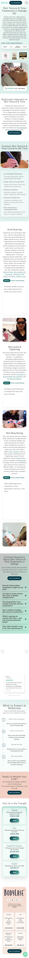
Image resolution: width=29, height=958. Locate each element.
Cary (11, 46)
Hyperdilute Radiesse (14, 379)
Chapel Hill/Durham (17, 47)
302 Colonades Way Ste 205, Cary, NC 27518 (14, 831)
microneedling (13, 130)
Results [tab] (22, 280)
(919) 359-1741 (14, 868)
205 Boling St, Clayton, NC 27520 (14, 866)
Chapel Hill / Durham (14, 846)
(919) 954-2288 (14, 816)
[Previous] (2, 650)
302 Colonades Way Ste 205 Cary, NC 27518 (20, 920)
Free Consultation (16, 2)
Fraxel (16, 456)
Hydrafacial (17, 274)
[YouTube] (12, 900)
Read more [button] (8, 690)
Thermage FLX (21, 374)
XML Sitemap (14, 905)
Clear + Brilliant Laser (18, 276)
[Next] (26, 650)
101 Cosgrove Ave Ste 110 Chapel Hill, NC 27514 (9, 939)
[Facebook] (8, 900)
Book (14, 820)
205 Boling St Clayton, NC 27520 (20, 938)
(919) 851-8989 (14, 834)
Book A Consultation (14, 132)
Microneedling (18, 272)
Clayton (25, 46)
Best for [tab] (6, 280)
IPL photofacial (22, 127)
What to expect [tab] (14, 280)
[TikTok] (20, 900)
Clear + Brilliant (14, 451)
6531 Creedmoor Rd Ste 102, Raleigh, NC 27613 (14, 813)
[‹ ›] (14, 650)
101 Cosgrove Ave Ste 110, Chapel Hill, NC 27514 (14, 848)
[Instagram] (16, 900)
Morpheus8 (22, 460)
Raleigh (5, 46)
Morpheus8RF (7, 376)
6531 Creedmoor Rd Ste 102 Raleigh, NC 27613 (9, 921)
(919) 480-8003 (14, 851)
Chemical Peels (8, 272)
